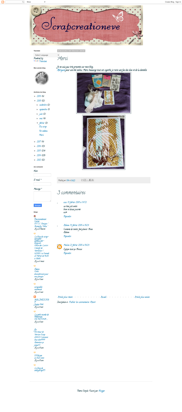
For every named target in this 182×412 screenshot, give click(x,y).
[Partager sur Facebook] (90, 180)
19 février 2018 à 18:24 (79, 225)
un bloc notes (39, 358)
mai (41, 118)
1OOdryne (38, 355)
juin (41, 114)
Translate (43, 61)
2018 (39, 101)
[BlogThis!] (85, 180)
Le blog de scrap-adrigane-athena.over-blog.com (41, 240)
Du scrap (43, 126)
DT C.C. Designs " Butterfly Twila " (41, 225)
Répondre (67, 216)
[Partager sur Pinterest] (92, 180)
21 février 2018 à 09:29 (79, 245)
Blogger (102, 391)
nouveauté (38, 289)
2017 (39, 142)
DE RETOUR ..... (41, 319)
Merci (41, 135)
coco (65, 202)
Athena (66, 225)
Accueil (103, 297)
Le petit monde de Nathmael (41, 316)
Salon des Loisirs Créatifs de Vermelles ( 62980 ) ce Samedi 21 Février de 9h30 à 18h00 (41, 252)
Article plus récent (65, 297)
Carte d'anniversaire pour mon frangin (41, 274)
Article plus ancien (142, 297)
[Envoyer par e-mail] (82, 180)
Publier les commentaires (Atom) (82, 302)
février (42, 123)
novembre (43, 105)
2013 (39, 160)
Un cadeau (43, 131)
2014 (39, 155)
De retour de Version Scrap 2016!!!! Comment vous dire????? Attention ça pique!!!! (41, 338)
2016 (39, 146)
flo (35, 329)
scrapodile (38, 287)
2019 (39, 96)
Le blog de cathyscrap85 (39, 369)
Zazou (36, 269)
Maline (66, 245)
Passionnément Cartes (40, 220)
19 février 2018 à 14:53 (77, 202)
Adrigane (61, 70)
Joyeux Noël (38, 304)
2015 (39, 151)
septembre (43, 109)
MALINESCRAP (41, 301)
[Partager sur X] (87, 180)
